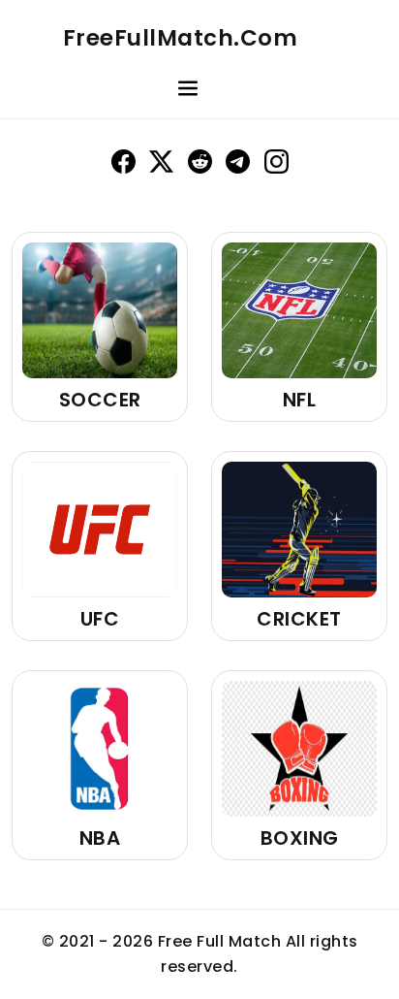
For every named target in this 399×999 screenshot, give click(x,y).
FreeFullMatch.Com (180, 37)
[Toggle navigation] (188, 91)
